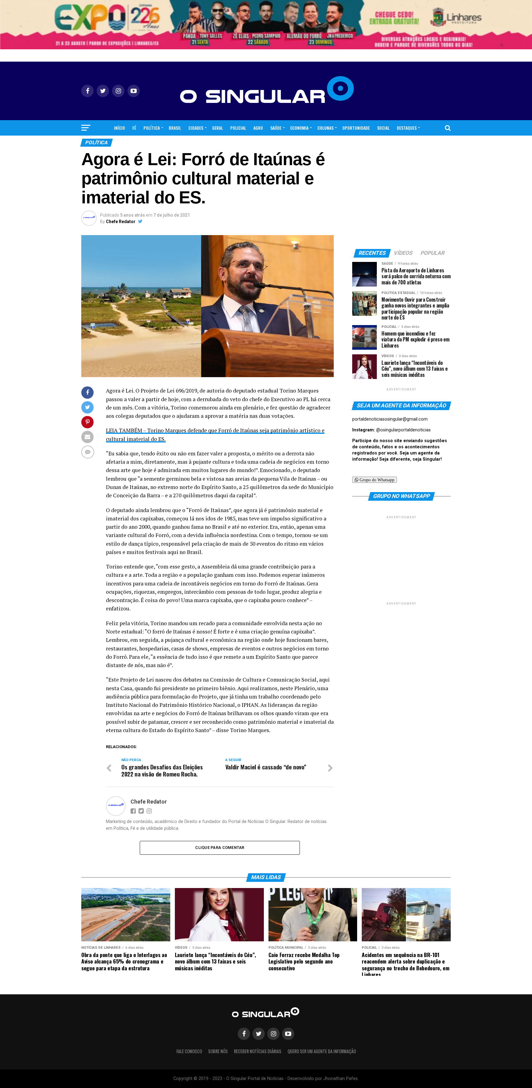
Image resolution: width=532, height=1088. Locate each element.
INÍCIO (119, 127)
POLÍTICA (151, 127)
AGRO (258, 127)
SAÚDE (275, 127)
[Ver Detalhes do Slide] (266, 24)
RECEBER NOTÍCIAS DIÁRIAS (257, 1051)
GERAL (217, 127)
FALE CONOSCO (189, 1051)
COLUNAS (325, 127)
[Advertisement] (401, 558)
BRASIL (175, 127)
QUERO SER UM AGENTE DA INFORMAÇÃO (322, 1051)
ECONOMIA (299, 127)
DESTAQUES (407, 127)
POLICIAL (238, 127)
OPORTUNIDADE (356, 127)
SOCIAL (383, 127)
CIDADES (195, 127)
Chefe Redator (120, 221)
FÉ (134, 127)
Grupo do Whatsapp (376, 480)
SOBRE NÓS (218, 1051)
